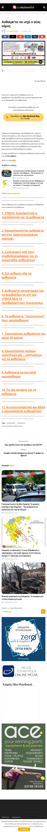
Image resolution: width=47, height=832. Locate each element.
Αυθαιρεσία (11, 423)
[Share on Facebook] (5, 36)
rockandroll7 (13, 31)
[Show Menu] (3, 7)
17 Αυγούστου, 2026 (10, 602)
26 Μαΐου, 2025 (26, 31)
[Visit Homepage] (23, 7)
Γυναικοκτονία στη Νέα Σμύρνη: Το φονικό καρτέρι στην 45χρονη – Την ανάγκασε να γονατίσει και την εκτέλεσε (28, 173)
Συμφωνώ (24, 829)
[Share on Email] (42, 36)
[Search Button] (44, 7)
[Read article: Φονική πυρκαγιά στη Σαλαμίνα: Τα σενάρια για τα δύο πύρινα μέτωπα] (23, 578)
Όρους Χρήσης (23, 826)
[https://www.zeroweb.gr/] (23, 639)
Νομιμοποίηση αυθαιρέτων (12, 426)
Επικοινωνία (16, 817)
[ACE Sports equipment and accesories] (23, 756)
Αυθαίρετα (21, 423)
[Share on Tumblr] (35, 36)
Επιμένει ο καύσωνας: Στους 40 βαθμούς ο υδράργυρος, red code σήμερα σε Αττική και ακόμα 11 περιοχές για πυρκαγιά (28, 183)
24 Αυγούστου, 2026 (21, 178)
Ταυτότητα (5, 817)
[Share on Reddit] (20, 36)
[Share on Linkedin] (27, 36)
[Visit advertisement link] (23, 53)
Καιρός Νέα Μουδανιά (17, 684)
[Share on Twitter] (12, 36)
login (8, 608)
